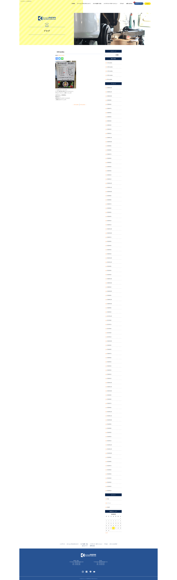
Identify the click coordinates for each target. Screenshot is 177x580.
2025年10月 (109, 96)
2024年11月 (109, 137)
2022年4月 (109, 245)
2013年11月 (109, 449)
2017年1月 (109, 336)
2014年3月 (109, 432)
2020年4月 (109, 287)
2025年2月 (109, 129)
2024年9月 (109, 145)
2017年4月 (109, 332)
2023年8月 (109, 199)
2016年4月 (109, 366)
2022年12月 (109, 228)
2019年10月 (109, 291)
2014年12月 (109, 411)
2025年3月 (109, 125)
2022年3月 (109, 249)
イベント (109, 503)
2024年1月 (109, 179)
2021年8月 (109, 266)
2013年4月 (109, 478)
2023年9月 (109, 195)
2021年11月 (109, 262)
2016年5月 (109, 361)
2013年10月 (109, 453)
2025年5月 (109, 116)
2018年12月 (109, 299)
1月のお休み (109, 62)
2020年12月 (109, 278)
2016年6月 (109, 357)
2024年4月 (109, 166)
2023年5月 (109, 212)
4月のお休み (83, 104)
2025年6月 (109, 112)
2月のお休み (76, 104)
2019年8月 (109, 295)
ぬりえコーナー (85, 545)
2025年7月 (109, 108)
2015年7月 (109, 403)
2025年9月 (109, 100)
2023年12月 (109, 183)
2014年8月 (109, 428)
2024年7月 (109, 154)
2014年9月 (109, 424)
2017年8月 (109, 320)
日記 (108, 498)
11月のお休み (110, 71)
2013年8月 (109, 461)
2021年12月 (109, 258)
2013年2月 (109, 486)
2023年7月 (109, 204)
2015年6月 (109, 407)
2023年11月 (109, 187)
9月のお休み (109, 79)
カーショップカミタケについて (84, 3)
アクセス (121, 3)
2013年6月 (109, 469)
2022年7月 (109, 237)
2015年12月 (109, 382)
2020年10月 (109, 282)
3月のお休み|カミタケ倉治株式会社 (25, 1)
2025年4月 (109, 120)
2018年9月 (109, 307)
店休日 (108, 507)
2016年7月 (109, 353)
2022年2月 (109, 253)
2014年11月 (109, 415)
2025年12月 (109, 87)
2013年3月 (109, 482)
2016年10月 (109, 341)
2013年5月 (109, 474)
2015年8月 (109, 399)
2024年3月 (109, 170)
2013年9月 (109, 457)
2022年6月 (109, 241)
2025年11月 (109, 91)
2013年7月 (109, 465)
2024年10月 (109, 141)
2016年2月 (109, 374)
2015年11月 (109, 386)
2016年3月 (109, 370)
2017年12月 (109, 316)
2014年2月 (109, 436)
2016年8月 (109, 349)
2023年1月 (109, 224)
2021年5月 (109, 274)
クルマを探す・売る (97, 3)
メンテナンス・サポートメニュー (110, 3)
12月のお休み (110, 66)
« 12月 (106, 532)
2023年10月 (109, 191)
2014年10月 (109, 420)
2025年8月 (109, 104)
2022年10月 (109, 233)
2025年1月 (109, 133)
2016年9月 (109, 345)
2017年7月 (109, 324)
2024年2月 (109, 174)
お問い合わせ (128, 3)
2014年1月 (109, 440)
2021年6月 (109, 270)
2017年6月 (109, 328)
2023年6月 (109, 208)
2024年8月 (109, 150)
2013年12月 (109, 444)
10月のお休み (110, 75)
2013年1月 (109, 490)
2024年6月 (109, 158)
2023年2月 (109, 220)
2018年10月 (109, 303)
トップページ (73, 3)
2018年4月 (109, 312)
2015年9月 (109, 395)
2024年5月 (109, 162)
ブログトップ (113, 51)
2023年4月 (109, 216)
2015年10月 (109, 390)
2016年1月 (109, 378)
